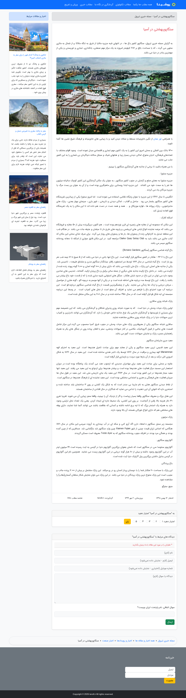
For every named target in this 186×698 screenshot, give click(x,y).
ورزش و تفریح (71, 4)
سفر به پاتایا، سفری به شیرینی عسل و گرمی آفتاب (30, 133)
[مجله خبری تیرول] (166, 4)
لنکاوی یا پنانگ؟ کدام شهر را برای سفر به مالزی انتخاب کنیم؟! (29, 56)
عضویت (169, 680)
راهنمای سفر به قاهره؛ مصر (35, 207)
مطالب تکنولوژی (123, 4)
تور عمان (157, 139)
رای (127, 521)
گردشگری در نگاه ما (104, 4)
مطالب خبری (86, 4)
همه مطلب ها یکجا (142, 4)
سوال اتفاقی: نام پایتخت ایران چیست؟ (156, 607)
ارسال (170, 622)
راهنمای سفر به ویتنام (37, 264)
